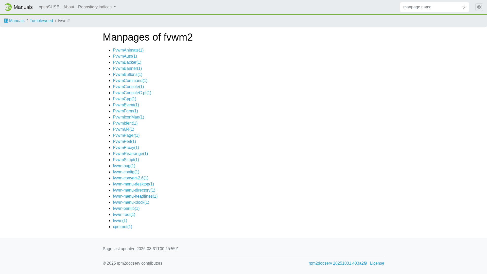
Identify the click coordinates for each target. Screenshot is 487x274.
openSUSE (49, 7)
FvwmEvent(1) (126, 105)
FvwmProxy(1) (126, 147)
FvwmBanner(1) (127, 68)
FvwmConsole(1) (128, 86)
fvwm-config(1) (126, 172)
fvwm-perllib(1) (126, 208)
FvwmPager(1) (126, 135)
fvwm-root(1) (124, 214)
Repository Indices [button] (95, 7)
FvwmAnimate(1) (128, 50)
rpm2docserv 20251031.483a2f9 (338, 263)
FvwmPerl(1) (124, 141)
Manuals (16, 21)
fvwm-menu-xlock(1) (131, 202)
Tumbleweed (41, 21)
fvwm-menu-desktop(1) (133, 184)
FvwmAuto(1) (125, 56)
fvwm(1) (120, 220)
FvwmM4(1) (123, 129)
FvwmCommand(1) (130, 80)
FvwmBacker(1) (127, 62)
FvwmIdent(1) (125, 123)
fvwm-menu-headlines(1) (135, 196)
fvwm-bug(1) (124, 166)
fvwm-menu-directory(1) (134, 190)
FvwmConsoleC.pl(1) (132, 93)
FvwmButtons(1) (127, 74)
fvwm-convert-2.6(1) (130, 178)
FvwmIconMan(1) (128, 117)
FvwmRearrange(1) (130, 153)
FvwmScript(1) (126, 160)
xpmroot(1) (122, 227)
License (377, 263)
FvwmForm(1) (125, 111)
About (68, 7)
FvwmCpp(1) (124, 99)
